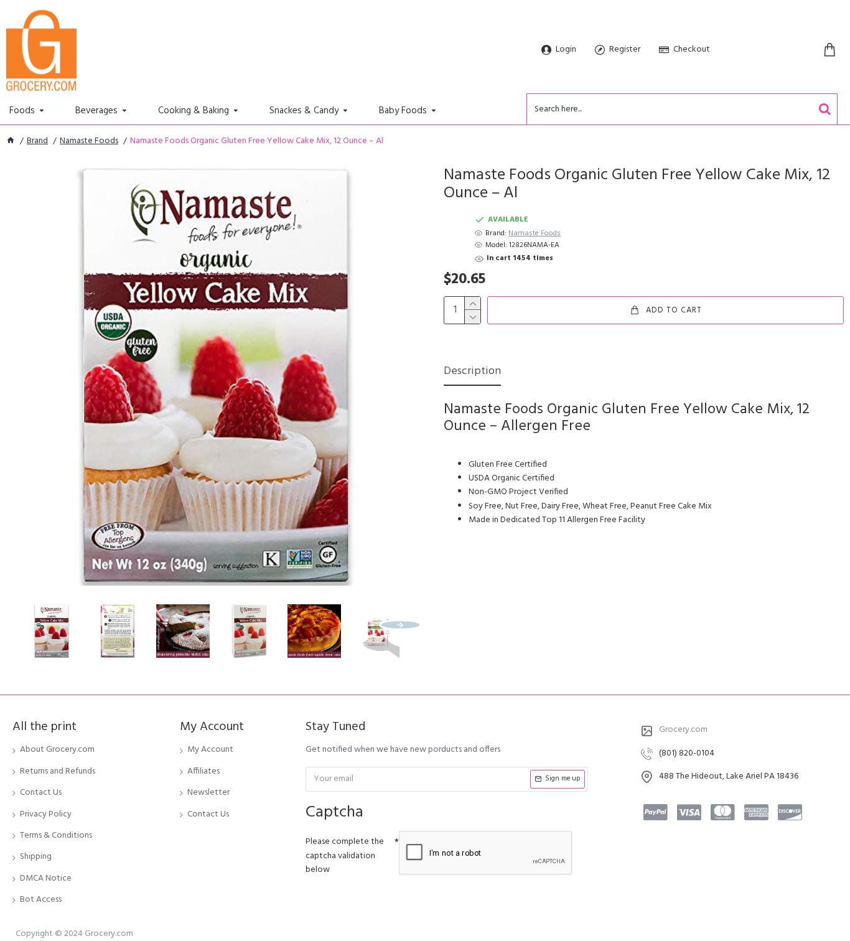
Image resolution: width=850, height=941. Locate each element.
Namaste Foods (89, 141)
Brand (37, 141)
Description (472, 372)
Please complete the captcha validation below (345, 856)
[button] (31, 625)
